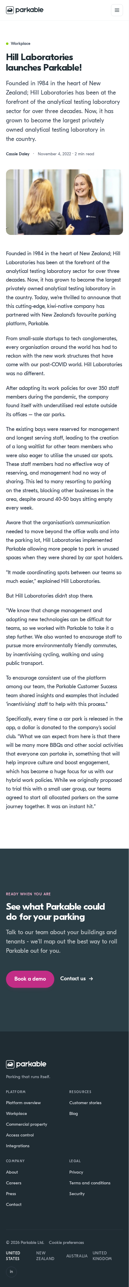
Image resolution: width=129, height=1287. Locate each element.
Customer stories (85, 1102)
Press (11, 1193)
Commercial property (26, 1124)
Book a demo (30, 979)
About (12, 1172)
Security (77, 1193)
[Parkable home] (25, 10)
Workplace (16, 1113)
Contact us (76, 978)
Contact (14, 1204)
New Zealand (45, 1256)
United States (13, 1256)
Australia (77, 1256)
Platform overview (23, 1102)
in (11, 1271)
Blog (73, 1113)
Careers (13, 1183)
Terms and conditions (89, 1183)
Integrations (17, 1145)
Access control (20, 1135)
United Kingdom (102, 1256)
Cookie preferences (66, 1242)
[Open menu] (117, 10)
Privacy (76, 1172)
